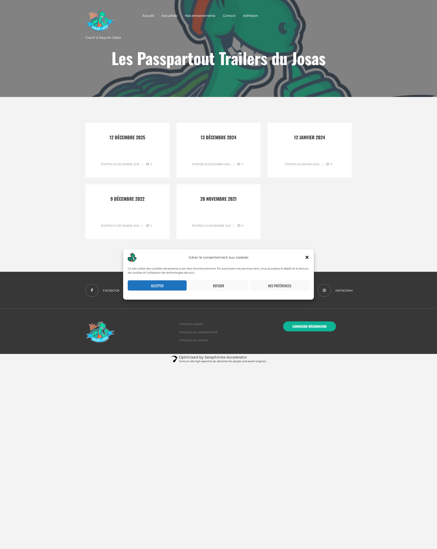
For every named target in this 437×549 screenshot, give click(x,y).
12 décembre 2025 (127, 137)
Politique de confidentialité (198, 332)
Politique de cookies (193, 340)
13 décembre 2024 (218, 137)
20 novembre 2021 (218, 198)
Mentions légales (191, 324)
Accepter (157, 285)
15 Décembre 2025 (126, 164)
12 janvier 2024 (309, 137)
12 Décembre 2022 (126, 225)
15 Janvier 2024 (309, 164)
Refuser (218, 285)
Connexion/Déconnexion (309, 326)
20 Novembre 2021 (218, 225)
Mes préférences (279, 285)
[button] (307, 257)
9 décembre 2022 (127, 198)
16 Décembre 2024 (217, 164)
